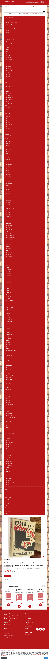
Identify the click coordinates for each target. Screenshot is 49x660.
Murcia (8, 346)
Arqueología (9, 57)
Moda (6, 385)
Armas (8, 436)
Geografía (8, 431)
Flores (7, 491)
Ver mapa (27, 634)
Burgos (9, 315)
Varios (7, 406)
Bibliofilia (8, 116)
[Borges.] (41, 596)
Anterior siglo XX (10, 208)
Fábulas (8, 250)
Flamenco (7, 155)
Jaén (8, 279)
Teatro (8, 260)
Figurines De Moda (9, 510)
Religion (7, 393)
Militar (7, 381)
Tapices (8, 78)
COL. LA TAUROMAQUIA (11, 417)
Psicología (9, 379)
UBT (7, 419)
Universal (8, 214)
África (7, 45)
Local (6, 264)
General (8, 55)
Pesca (8, 459)
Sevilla (9, 282)
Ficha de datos (7, 581)
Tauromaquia (8, 394)
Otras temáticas (9, 433)
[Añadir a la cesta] (8, 604)
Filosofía (7, 159)
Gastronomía (8, 163)
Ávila (8, 313)
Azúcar (8, 168)
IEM (7, 367)
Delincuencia (9, 111)
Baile (7, 440)
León (8, 317)
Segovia (9, 323)
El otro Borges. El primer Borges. (30, 590)
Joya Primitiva (9, 24)
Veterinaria (9, 103)
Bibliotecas (9, 120)
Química (8, 101)
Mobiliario (9, 68)
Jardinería (9, 95)
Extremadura (9, 340)
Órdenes (8, 220)
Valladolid (10, 327)
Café (7, 178)
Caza (6, 105)
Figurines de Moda (29, 622)
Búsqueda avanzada (33, 8)
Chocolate (9, 180)
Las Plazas (9, 408)
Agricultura (9, 88)
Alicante (9, 353)
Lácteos (8, 185)
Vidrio (7, 80)
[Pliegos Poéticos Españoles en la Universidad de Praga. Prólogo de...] (19, 597)
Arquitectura (9, 61)
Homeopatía (9, 377)
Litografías (8, 511)
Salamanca (10, 321)
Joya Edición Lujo (10, 28)
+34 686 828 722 (41, 2)
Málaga (9, 280)
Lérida (8, 336)
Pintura (8, 74)
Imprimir (7, 579)
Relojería (8, 76)
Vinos (7, 172)
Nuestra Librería (7, 633)
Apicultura (9, 193)
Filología (7, 157)
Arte (6, 53)
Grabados (7, 487)
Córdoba (9, 273)
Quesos (8, 187)
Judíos (6, 231)
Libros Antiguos (9, 17)
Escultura (8, 66)
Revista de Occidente (11, 482)
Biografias (9, 444)
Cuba (7, 452)
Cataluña (8, 331)
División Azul (9, 227)
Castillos (8, 63)
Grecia (8, 147)
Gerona (9, 338)
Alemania (8, 139)
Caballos (8, 446)
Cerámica (8, 64)
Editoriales (9, 122)
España (8, 265)
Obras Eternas (10, 20)
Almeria (9, 269)
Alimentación (9, 166)
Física (7, 91)
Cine (7, 448)
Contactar (12, 1)
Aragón (8, 285)
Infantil (8, 246)
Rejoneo (8, 409)
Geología (8, 93)
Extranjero (9, 429)
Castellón (9, 355)
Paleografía (9, 132)
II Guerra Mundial (10, 218)
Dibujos (7, 513)
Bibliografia (9, 118)
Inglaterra (9, 143)
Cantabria (8, 298)
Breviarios (9, 36)
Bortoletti (27, 624)
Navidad (8, 476)
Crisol (8, 30)
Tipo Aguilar (9, 43)
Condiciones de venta (8, 635)
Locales (8, 189)
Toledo (9, 309)
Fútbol (9, 457)
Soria (8, 325)
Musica (7, 387)
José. (8, 589)
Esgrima (9, 455)
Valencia (9, 352)
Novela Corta (9, 241)
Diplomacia (9, 225)
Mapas (6, 494)
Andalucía (8, 267)
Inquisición (9, 229)
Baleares (8, 294)
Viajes (6, 425)
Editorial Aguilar (28, 626)
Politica (7, 391)
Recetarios (9, 164)
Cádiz (8, 271)
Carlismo (8, 216)
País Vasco (8, 358)
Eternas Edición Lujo (11, 22)
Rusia (7, 151)
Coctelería (9, 176)
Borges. (40, 589)
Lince (7, 41)
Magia (7, 484)
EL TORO (8, 400)
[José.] (8, 596)
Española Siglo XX (10, 237)
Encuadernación (10, 124)
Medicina (7, 373)
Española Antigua (10, 235)
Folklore (7, 161)
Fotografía (9, 70)
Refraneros (9, 252)
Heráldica (8, 469)
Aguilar (7, 19)
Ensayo (8, 126)
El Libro (7, 115)
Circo (7, 450)
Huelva (8, 277)
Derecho (7, 107)
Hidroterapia (9, 375)
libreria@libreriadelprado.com (31, 2)
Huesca (9, 286)
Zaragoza (9, 290)
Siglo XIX (8, 202)
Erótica (7, 134)
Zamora (9, 328)
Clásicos (8, 254)
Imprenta (8, 130)
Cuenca (9, 305)
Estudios (8, 248)
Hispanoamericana (11, 243)
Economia (7, 113)
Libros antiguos (28, 616)
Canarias (8, 296)
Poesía (8, 258)
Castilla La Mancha (11, 300)
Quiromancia (9, 480)
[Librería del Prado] (7, 7)
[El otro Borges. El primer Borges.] (30, 597)
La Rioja (8, 344)
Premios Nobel (9, 37)
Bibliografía (9, 197)
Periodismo (8, 389)
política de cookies (37, 654)
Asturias (8, 292)
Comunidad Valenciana (12, 350)
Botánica (8, 89)
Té (6, 198)
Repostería (9, 183)
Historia (7, 206)
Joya (7, 26)
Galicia (8, 342)
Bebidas (8, 174)
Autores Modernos (11, 39)
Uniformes (9, 383)
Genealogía (9, 465)
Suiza (7, 153)
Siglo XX (8, 210)
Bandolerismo (9, 109)
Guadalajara (10, 307)
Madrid (7, 360)
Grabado (8, 72)
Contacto (5, 631)
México (8, 49)
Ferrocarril (9, 463)
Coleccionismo (28, 618)
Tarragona (10, 334)
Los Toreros (9, 402)
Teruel (9, 288)
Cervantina (9, 239)
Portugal (8, 149)
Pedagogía (8, 478)
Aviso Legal (6, 637)
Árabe (6, 51)
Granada (9, 275)
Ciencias (7, 86)
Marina (7, 371)
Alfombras (9, 59)
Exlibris (8, 128)
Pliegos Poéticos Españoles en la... (19, 590)
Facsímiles (8, 200)
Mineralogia (9, 99)
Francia (8, 141)
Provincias (8, 497)
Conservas (8, 181)
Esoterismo (9, 461)
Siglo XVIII (8, 204)
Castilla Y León (10, 312)
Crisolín (8, 32)
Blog (9, 1)
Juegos (8, 471)
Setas (7, 191)
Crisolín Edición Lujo (11, 34)
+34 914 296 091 (41, 1)
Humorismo (9, 256)
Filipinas (8, 84)
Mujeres (8, 473)
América (7, 47)
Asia (6, 82)
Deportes (8, 454)
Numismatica (9, 475)
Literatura (8, 233)
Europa (7, 138)
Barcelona (10, 332)
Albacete (9, 302)
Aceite (7, 195)
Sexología (8, 135)
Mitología (8, 223)
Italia (7, 145)
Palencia (9, 319)
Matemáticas (9, 97)
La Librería (6, 1)
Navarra (8, 348)
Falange (8, 221)
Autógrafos (9, 261)
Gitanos (8, 467)
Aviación (8, 438)
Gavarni (7, 489)
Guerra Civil (9, 212)
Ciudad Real (10, 304)
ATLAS (6, 507)
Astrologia (9, 435)
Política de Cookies (8, 639)
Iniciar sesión (35, 6)
